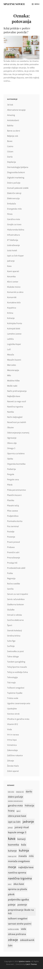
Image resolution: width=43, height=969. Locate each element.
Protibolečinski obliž (16, 568)
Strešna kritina (13, 635)
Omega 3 (11, 448)
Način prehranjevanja (17, 391)
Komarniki (11, 297)
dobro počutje (15, 796)
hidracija (29, 805)
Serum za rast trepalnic (17, 594)
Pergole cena (13, 479)
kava (11, 838)
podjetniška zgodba (18, 899)
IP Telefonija (12, 240)
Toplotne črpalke (14, 693)
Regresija (11, 578)
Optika (10, 458)
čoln (10, 945)
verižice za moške (13, 929)
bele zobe (11, 792)
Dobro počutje (13, 182)
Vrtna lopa (12, 740)
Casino (10, 146)
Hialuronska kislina (15, 229)
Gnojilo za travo (14, 224)
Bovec (10, 141)
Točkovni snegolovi (15, 687)
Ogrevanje (11, 438)
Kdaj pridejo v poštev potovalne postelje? (17, 30)
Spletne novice (14, 4)
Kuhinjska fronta (14, 323)
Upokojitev (12, 708)
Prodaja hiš (12, 563)
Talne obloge (13, 656)
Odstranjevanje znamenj (18, 432)
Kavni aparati (13, 271)
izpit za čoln (14, 821)
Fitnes (10, 214)
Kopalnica (11, 307)
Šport (9, 625)
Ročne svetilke (13, 583)
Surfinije (11, 646)
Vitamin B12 (12, 724)
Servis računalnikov (16, 599)
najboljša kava (25, 867)
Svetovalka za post (15, 651)
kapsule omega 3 (17, 832)
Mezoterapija (13, 370)
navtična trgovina (20, 878)
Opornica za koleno (16, 453)
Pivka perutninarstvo (16, 490)
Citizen (10, 151)
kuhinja (24, 850)
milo (31, 856)
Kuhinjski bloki (13, 328)
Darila (10, 156)
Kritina (10, 313)
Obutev (10, 427)
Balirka (10, 125)
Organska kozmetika (16, 464)
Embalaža (11, 203)
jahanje (10, 827)
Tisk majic (11, 682)
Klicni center (12, 281)
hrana (11, 810)
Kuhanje (11, 318)
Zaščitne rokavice (15, 755)
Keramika (11, 276)
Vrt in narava (13, 734)
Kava (9, 266)
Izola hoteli (12, 250)
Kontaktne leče (14, 302)
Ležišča (10, 339)
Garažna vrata (13, 219)
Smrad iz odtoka (14, 615)
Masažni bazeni (14, 359)
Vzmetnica (12, 745)
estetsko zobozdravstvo (15, 801)
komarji (21, 839)
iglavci (18, 811)
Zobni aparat (13, 771)
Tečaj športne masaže (17, 667)
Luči (9, 349)
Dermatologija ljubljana (17, 167)
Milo (9, 375)
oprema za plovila (17, 889)
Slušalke (10, 609)
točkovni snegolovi (17, 918)
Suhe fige (11, 641)
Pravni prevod (13, 542)
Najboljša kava (13, 396)
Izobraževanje (13, 245)
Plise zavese (12, 510)
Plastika (10, 500)
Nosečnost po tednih (16, 422)
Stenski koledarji (14, 630)
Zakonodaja (12, 750)
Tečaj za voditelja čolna (17, 672)
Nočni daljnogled (14, 417)
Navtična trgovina (15, 406)
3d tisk (10, 104)
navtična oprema (17, 872)
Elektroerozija (13, 198)
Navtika (10, 412)
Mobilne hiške (13, 380)
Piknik (9, 484)
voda (23, 928)
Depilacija (11, 162)
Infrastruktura (13, 235)
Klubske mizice (13, 287)
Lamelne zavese (14, 333)
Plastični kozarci (14, 495)
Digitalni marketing (15, 177)
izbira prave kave (17, 815)
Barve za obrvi (13, 130)
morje (12, 867)
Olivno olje (12, 443)
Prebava (11, 547)
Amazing (11, 115)
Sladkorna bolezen (15, 604)
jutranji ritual (22, 827)
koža (23, 844)
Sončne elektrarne (15, 620)
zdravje (13, 940)
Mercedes (11, 365)
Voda (9, 729)
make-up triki (12, 856)
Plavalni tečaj (13, 505)
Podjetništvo (13, 516)
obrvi (9, 884)
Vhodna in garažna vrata (18, 719)
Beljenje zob (12, 136)
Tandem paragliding (16, 661)
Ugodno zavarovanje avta (18, 703)
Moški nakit (12, 386)
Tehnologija (12, 677)
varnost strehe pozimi (19, 923)
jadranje (28, 821)
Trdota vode (12, 698)
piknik (11, 894)
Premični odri (13, 552)
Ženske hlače (13, 766)
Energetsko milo (14, 209)
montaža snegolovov (19, 861)
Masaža (10, 354)
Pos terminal (13, 526)
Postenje (11, 536)
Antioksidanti (13, 120)
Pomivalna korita (14, 521)
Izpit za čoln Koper (15, 255)
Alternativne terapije (16, 110)
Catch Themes (31, 964)
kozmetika (13, 844)
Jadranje (11, 261)
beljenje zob (20, 792)
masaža (23, 856)
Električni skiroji (14, 193)
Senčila (10, 589)
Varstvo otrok (13, 713)
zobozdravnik (27, 940)
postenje (22, 904)
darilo (29, 791)
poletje (11, 904)
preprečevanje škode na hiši (21, 911)
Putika (10, 573)
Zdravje (10, 760)
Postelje (10, 531)
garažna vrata (15, 805)
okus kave (18, 883)
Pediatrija (11, 469)
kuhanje (12, 850)
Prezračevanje (13, 557)
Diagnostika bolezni (16, 172)
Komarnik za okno (15, 292)
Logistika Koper (14, 344)
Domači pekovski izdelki (17, 188)
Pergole (10, 474)
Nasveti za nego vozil (16, 401)
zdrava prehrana (17, 934)
